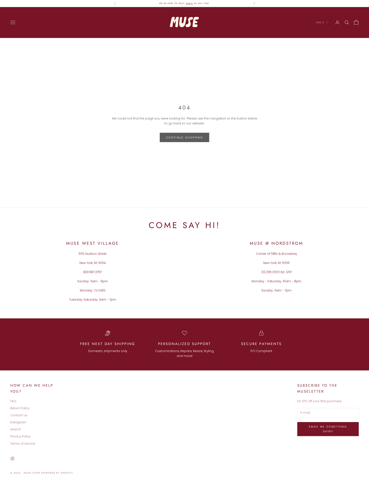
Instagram (18, 422)
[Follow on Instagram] (12, 458)
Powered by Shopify (57, 473)
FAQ (13, 401)
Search (15, 429)
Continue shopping (184, 137)
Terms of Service (22, 443)
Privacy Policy (20, 436)
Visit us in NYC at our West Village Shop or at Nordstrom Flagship (184, 3)
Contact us (18, 415)
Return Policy (19, 408)
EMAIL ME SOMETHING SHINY (328, 429)
